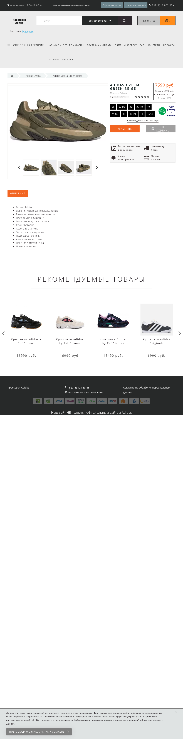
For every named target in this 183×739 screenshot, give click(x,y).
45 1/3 (150, 113)
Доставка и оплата (99, 45)
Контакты (154, 45)
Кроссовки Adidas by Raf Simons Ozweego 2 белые (70, 343)
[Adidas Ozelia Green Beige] (31, 167)
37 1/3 (122, 106)
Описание (17, 193)
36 (113, 106)
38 (131, 106)
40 (148, 106)
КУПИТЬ (126, 129)
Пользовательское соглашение (84, 392)
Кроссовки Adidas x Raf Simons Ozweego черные (26, 343)
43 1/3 (133, 113)
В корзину (162, 128)
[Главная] (12, 75)
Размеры (67, 59)
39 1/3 (140, 106)
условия (108, 720)
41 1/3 (115, 113)
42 (124, 113)
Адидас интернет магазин (67, 45)
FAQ (142, 45)
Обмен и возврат (126, 45)
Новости (169, 45)
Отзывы (54, 59)
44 (141, 113)
